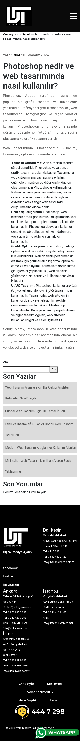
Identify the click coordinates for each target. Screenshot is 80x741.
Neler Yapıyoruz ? (40, 692)
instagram (11, 584)
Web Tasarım (23, 728)
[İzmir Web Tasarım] (16, 538)
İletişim (56, 700)
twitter (8, 576)
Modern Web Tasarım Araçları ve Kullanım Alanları (40, 448)
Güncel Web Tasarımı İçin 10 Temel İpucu (35, 411)
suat (16, 55)
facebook (10, 568)
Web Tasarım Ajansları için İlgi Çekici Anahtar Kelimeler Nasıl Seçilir (37, 392)
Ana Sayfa (26, 684)
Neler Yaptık (27, 700)
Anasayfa (9, 34)
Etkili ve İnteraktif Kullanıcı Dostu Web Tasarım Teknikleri (39, 429)
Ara (5, 362)
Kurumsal (54, 684)
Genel (26, 34)
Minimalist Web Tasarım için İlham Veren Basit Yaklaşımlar (38, 466)
